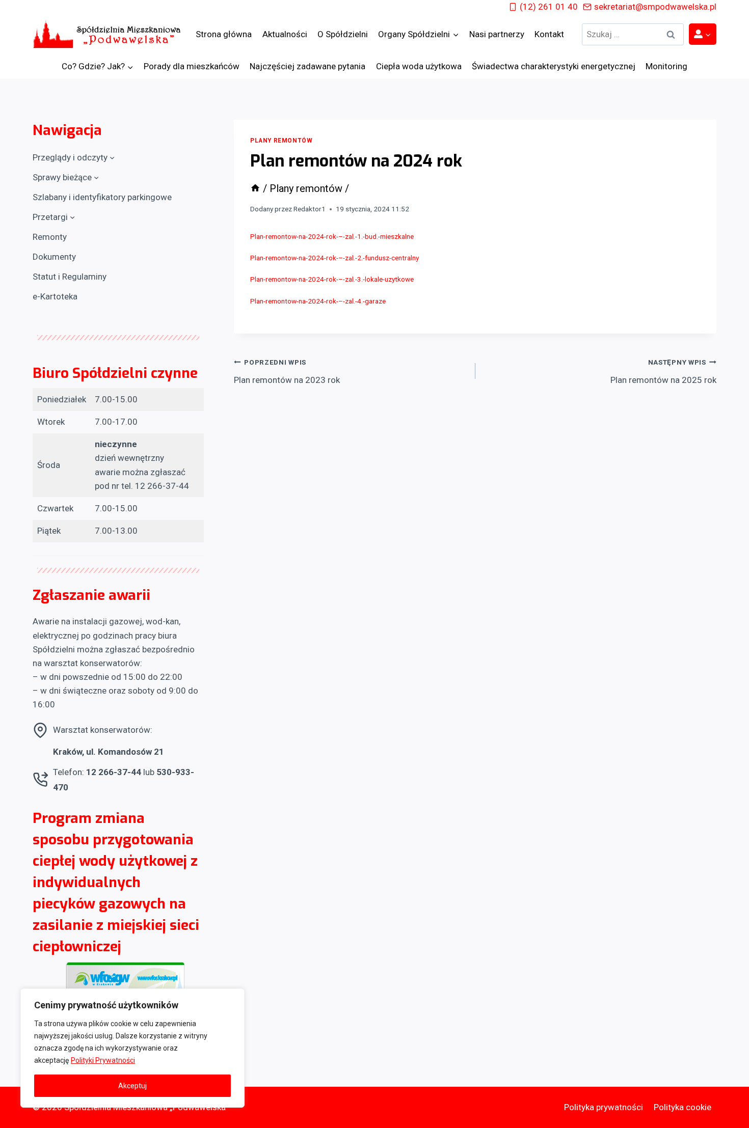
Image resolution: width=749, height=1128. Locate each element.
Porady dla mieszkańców (191, 66)
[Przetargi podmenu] (72, 216)
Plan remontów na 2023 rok (287, 371)
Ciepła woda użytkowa (419, 66)
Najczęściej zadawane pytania (307, 66)
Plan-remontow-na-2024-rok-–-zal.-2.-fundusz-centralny (334, 258)
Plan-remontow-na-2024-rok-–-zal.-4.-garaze (318, 301)
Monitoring (666, 66)
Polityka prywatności (603, 1107)
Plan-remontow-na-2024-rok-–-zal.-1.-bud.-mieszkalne (332, 236)
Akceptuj (132, 1086)
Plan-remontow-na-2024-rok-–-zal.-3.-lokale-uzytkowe (332, 279)
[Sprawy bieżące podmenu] (96, 177)
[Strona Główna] (255, 188)
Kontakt (549, 34)
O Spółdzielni (342, 34)
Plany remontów (281, 140)
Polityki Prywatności (103, 1060)
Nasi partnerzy (496, 34)
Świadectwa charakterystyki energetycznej (553, 66)
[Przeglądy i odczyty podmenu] (112, 157)
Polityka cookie (682, 1107)
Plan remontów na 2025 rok (663, 371)
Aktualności (284, 34)
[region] (132, 1048)
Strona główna (224, 34)
